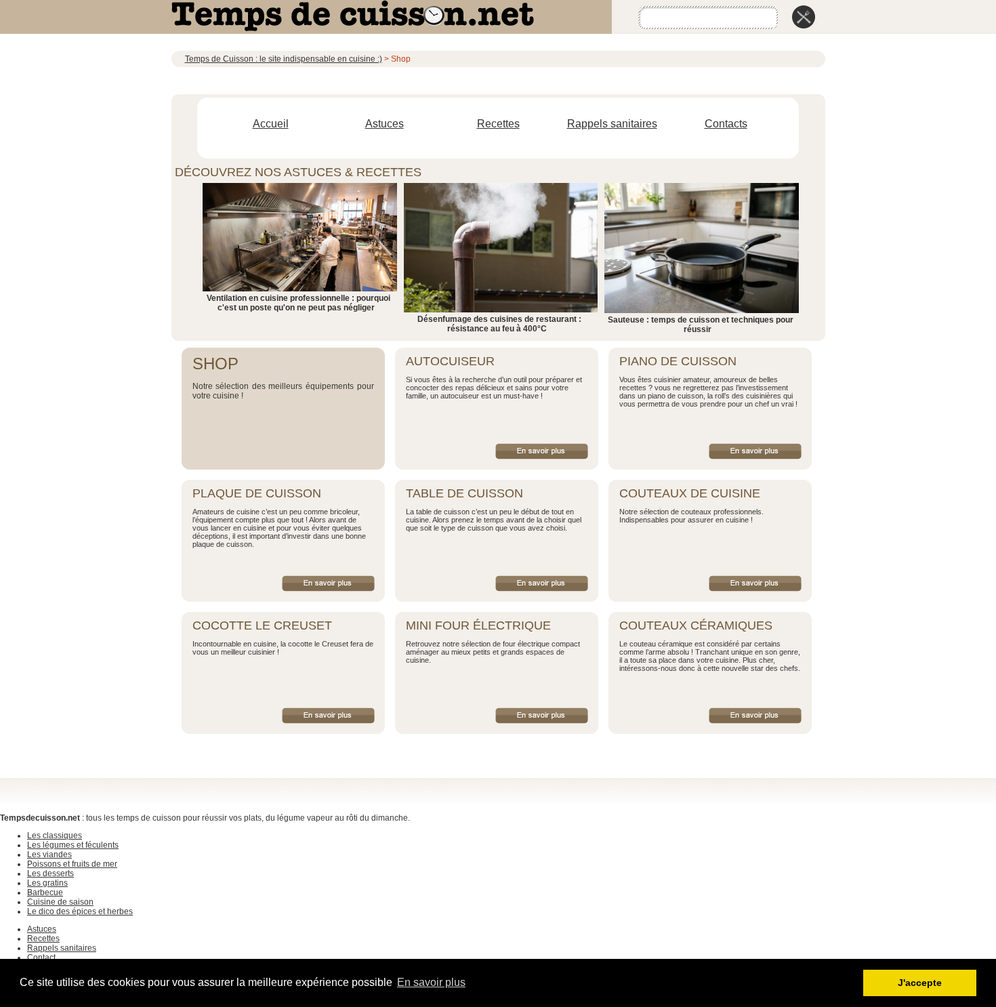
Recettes (498, 123)
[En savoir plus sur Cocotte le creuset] (328, 715)
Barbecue (45, 892)
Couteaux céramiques (695, 625)
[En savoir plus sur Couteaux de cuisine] (755, 583)
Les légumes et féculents (73, 845)
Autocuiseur (450, 361)
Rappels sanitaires (612, 123)
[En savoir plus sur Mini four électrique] (541, 715)
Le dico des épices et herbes (80, 911)
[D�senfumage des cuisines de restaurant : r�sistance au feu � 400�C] (501, 309)
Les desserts (50, 873)
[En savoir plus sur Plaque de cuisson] (328, 583)
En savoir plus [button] (431, 982)
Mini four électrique (478, 625)
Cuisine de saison (60, 902)
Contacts (726, 123)
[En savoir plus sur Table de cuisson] (541, 583)
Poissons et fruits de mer (72, 864)
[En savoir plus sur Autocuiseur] (541, 451)
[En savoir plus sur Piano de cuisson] (755, 451)
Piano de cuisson (677, 361)
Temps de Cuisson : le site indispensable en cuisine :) (283, 59)
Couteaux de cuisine (689, 493)
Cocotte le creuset (262, 625)
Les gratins (47, 883)
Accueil (271, 123)
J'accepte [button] (920, 982)
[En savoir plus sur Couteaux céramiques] (755, 715)
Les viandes (49, 854)
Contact (41, 957)
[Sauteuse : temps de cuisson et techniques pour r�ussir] (701, 310)
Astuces (384, 123)
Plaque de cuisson (256, 493)
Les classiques (54, 835)
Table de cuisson (464, 493)
